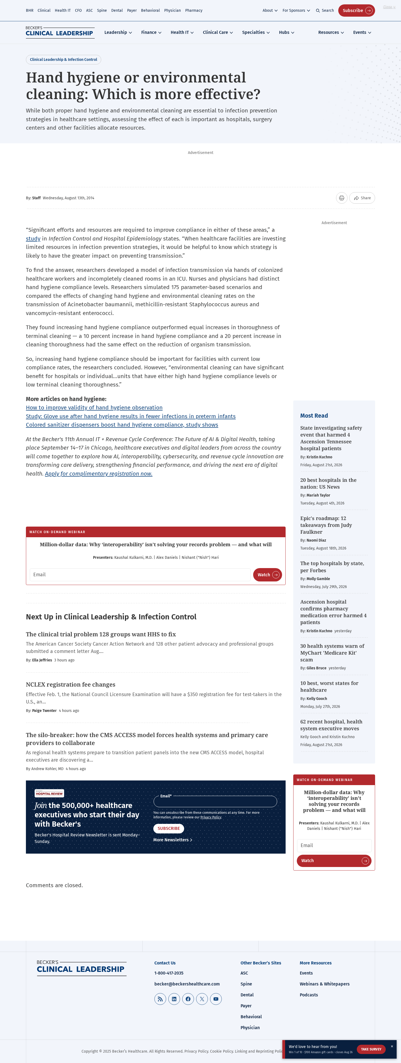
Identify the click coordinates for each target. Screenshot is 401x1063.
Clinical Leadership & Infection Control (63, 59)
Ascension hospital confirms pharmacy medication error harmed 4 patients (333, 612)
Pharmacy (193, 10)
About (268, 10)
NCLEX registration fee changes (70, 684)
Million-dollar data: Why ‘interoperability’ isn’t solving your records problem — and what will (156, 544)
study (33, 238)
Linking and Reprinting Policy (260, 1051)
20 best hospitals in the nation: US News (328, 483)
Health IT (63, 10)
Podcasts (309, 994)
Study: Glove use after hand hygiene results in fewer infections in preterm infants (131, 416)
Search (328, 10)
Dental (117, 10)
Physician (172, 10)
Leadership (115, 32)
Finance (149, 32)
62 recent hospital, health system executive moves (331, 725)
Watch (264, 574)
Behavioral (150, 10)
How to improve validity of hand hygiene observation (94, 407)
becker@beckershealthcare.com (187, 984)
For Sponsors (294, 10)
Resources (328, 32)
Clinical (44, 10)
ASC (89, 10)
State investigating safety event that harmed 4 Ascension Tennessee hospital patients (331, 438)
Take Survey (371, 1049)
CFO (78, 10)
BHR (29, 10)
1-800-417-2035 (168, 973)
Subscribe (353, 10)
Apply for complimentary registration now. (98, 473)
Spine (102, 10)
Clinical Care (215, 32)
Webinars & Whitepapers (325, 984)
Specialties (253, 32)
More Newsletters (171, 839)
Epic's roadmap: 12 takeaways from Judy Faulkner (326, 525)
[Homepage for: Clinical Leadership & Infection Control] (82, 968)
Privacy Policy (210, 817)
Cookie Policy (221, 1051)
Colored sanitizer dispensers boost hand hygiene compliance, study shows (122, 424)
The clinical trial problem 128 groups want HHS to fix (101, 634)
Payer (132, 10)
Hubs (284, 32)
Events (359, 32)
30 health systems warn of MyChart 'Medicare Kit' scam (332, 653)
